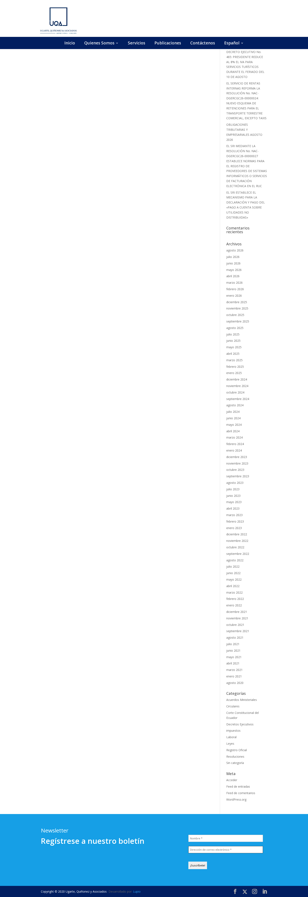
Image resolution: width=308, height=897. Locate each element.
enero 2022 (234, 605)
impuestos (233, 731)
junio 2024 (233, 418)
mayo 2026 (234, 270)
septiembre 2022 (237, 554)
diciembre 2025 (236, 302)
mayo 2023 (234, 502)
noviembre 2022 (237, 541)
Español (231, 43)
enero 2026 (234, 296)
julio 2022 (232, 566)
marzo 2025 (234, 360)
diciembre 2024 (236, 379)
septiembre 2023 (237, 476)
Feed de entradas (238, 786)
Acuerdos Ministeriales (241, 700)
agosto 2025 (234, 328)
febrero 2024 (235, 444)
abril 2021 (232, 663)
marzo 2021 (234, 670)
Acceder (231, 780)
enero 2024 (234, 450)
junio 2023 (233, 496)
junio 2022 (233, 573)
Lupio (137, 891)
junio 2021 (233, 650)
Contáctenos (202, 43)
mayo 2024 (234, 425)
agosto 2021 (234, 637)
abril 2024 (232, 431)
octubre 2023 (235, 470)
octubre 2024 (235, 392)
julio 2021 (232, 644)
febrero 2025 (235, 367)
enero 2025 (234, 373)
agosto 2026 (234, 250)
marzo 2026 (234, 283)
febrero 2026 (235, 289)
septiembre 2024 (237, 399)
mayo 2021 (234, 657)
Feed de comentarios (240, 793)
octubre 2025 (235, 315)
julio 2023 (232, 489)
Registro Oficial (236, 750)
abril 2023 (232, 508)
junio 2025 (233, 341)
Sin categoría (235, 763)
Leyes (230, 744)
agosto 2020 (234, 683)
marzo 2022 (234, 592)
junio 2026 (233, 263)
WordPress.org (236, 799)
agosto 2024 (234, 405)
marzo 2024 (234, 437)
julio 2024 (232, 412)
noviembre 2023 (237, 463)
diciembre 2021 (236, 612)
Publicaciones (167, 43)
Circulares (232, 706)
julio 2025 (232, 334)
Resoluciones (235, 757)
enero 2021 (234, 676)
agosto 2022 (234, 560)
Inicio (69, 43)
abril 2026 (232, 276)
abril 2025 (232, 354)
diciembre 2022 (236, 534)
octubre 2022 (235, 547)
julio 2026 (232, 257)
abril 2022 (232, 586)
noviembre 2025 (237, 308)
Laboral (231, 737)
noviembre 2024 (237, 386)
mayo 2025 (234, 347)
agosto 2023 (234, 483)
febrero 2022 (235, 599)
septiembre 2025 (237, 321)
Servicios (136, 43)
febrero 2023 (235, 521)
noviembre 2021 (237, 618)
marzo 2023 (234, 515)
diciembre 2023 (236, 457)
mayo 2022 (234, 579)
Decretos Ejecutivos (240, 724)
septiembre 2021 (237, 631)
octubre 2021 (235, 625)
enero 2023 (234, 528)
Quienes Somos (99, 43)
